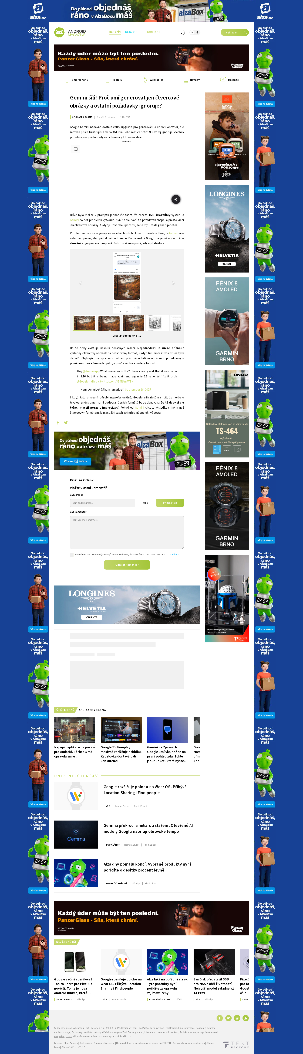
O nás (69, 1036)
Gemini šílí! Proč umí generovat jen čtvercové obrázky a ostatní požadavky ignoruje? (124, 102)
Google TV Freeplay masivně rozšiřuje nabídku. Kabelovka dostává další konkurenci (121, 754)
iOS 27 (81, 1047)
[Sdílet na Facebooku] (58, 423)
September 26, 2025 (138, 390)
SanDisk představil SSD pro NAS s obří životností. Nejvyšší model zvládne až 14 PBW (214, 986)
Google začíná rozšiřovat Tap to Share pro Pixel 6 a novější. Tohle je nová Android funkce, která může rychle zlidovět (73, 986)
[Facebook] (220, 1018)
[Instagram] (237, 1018)
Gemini (74, 220)
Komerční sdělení (116, 883)
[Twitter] (228, 1018)
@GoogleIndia (86, 382)
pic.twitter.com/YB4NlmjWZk (114, 382)
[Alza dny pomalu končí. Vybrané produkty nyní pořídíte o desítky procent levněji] (76, 873)
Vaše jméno (76, 495)
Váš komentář (78, 512)
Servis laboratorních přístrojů (189, 1043)
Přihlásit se (170, 503)
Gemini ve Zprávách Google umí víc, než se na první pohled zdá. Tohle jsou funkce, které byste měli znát (166, 754)
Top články (113, 844)
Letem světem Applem (66, 1043)
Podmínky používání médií (86, 1032)
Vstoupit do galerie (125, 336)
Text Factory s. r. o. (94, 1028)
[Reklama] (38, 11)
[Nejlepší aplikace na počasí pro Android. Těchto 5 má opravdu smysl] (74, 730)
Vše (108, 806)
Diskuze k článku (82, 480)
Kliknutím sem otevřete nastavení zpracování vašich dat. (103, 1036)
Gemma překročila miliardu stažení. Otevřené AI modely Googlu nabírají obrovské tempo (148, 829)
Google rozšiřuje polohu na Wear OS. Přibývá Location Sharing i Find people (145, 790)
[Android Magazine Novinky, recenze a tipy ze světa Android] (70, 32)
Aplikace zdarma (82, 117)
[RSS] (246, 1018)
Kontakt (153, 32)
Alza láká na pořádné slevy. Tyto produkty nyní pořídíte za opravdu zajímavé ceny (167, 986)
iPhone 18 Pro (69, 1047)
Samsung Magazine (104, 1043)
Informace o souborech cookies (161, 1032)
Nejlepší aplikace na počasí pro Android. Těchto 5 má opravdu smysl (74, 752)
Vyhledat (231, 33)
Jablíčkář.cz (85, 1043)
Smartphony (64, 999)
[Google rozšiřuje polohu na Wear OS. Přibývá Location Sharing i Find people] (76, 796)
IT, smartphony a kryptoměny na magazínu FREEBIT (143, 1043)
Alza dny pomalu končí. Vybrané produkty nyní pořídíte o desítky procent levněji (147, 867)
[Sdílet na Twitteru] (65, 423)
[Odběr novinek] (183, 33)
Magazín (115, 32)
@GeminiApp (91, 371)
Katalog (131, 32)
